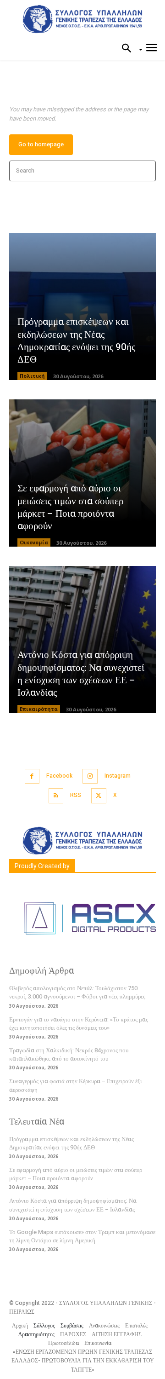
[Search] (146, 171)
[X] (98, 795)
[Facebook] (32, 776)
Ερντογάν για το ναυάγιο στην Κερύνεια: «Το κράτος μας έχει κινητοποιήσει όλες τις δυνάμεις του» (78, 1023)
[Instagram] (90, 776)
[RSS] (56, 795)
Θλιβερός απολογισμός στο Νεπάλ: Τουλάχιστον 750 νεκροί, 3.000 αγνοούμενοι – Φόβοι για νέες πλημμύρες (77, 992)
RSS (75, 795)
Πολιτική (32, 375)
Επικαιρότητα (39, 708)
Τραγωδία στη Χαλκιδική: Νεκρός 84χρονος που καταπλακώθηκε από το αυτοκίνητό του (68, 1054)
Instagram (117, 776)
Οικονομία (34, 542)
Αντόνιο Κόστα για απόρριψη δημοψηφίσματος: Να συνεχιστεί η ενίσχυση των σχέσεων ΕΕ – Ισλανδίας (80, 674)
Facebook (59, 776)
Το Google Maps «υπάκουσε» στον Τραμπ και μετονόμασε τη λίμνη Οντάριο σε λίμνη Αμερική (82, 1236)
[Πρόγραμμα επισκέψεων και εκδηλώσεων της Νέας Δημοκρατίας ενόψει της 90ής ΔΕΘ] (82, 306)
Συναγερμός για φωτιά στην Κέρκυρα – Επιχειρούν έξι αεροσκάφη (75, 1085)
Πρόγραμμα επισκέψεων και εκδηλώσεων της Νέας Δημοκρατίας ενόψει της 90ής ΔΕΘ (76, 341)
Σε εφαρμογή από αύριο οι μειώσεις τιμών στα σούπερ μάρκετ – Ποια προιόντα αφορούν (70, 507)
